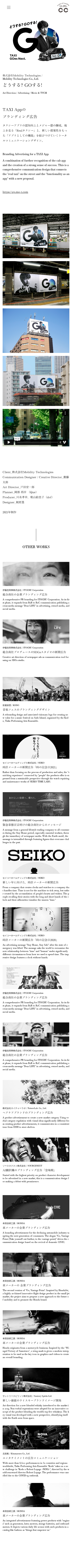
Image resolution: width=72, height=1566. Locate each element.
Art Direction (9, 92)
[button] (8, 7)
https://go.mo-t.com (15, 191)
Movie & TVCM (39, 92)
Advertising (23, 92)
